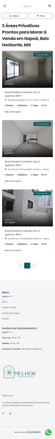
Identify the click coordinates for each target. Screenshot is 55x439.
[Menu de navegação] (5, 6)
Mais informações (13, 112)
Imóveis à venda (9, 307)
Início (4, 302)
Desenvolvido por (20, 432)
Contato (5, 318)
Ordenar (15, 16)
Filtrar (42, 16)
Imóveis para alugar (10, 313)
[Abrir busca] (49, 6)
